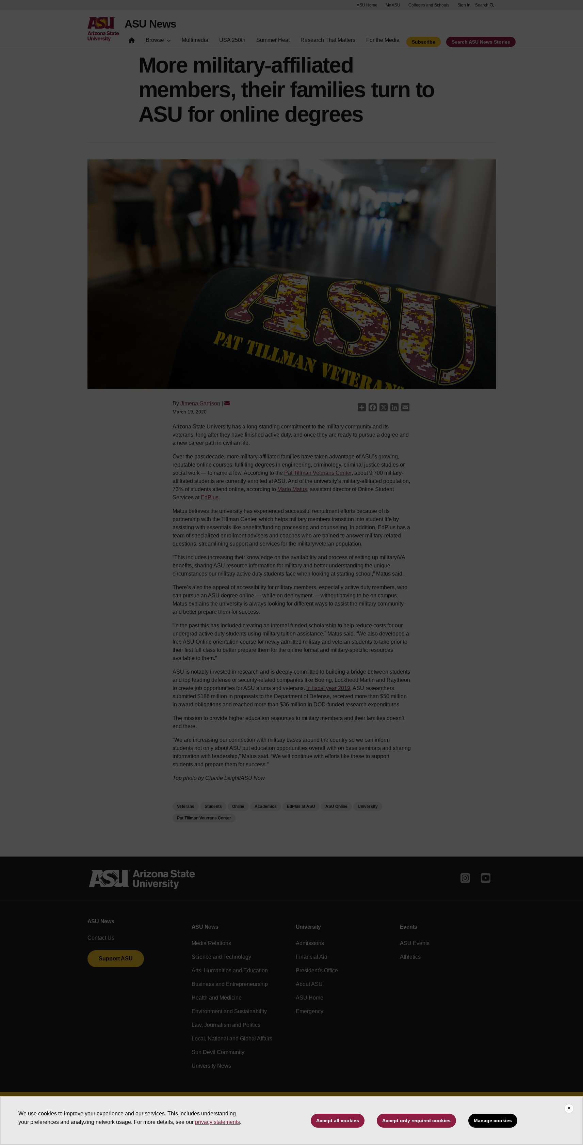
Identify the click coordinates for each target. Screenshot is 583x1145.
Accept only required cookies (416, 1120)
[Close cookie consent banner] (569, 1108)
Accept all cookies (337, 1120)
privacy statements (217, 1122)
